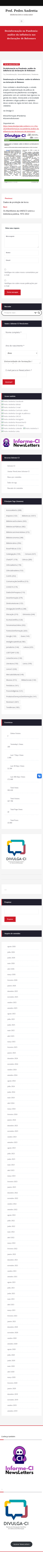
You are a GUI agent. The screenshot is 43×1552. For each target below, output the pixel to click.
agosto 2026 (11, 946)
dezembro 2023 (12, 1126)
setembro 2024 (12, 1075)
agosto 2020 (11, 1349)
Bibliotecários (13, 543)
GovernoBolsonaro (24, 74)
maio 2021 (11, 1299)
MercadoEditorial (15, 674)
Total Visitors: (15, 798)
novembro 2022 (12, 1198)
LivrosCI (11, 669)
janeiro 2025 (11, 1053)
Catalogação (13, 554)
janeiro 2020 (11, 1388)
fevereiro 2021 (12, 1316)
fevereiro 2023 (12, 1181)
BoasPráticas (13, 548)
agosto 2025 (11, 1014)
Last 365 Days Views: (18, 777)
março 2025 (11, 1042)
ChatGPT (12, 559)
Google (11, 636)
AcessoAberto (14, 510)
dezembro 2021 (12, 1260)
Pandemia (35, 74)
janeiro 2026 (11, 986)
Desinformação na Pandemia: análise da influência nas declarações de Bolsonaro (22, 46)
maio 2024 (11, 1098)
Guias (25, 636)
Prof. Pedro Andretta (21, 11)
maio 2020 (11, 1366)
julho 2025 (11, 1019)
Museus (11, 680)
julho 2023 (11, 1153)
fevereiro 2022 (12, 1249)
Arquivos (11, 516)
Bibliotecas (29, 516)
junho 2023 (11, 1159)
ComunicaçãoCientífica (17, 581)
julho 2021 (11, 1288)
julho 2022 (11, 1221)
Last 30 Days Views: (17, 766)
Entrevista (29, 614)
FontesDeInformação (16, 631)
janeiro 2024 (11, 1120)
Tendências (12, 707)
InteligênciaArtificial (15, 642)
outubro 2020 (11, 1338)
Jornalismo (12, 647)
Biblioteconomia (14, 537)
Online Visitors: (16, 733)
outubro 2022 (11, 1204)
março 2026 (11, 974)
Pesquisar (7, 902)
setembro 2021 (12, 1277)
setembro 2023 (12, 1142)
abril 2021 (10, 1304)
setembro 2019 (12, 1411)
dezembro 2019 (12, 1394)
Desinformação (11, 74)
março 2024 (11, 1109)
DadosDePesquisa (15, 592)
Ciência (27, 559)
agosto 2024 (11, 1081)
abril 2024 (10, 1103)
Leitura (28, 647)
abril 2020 (10, 1372)
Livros (27, 663)
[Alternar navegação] (21, 21)
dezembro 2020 (12, 1327)
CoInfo (11, 576)
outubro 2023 (11, 1137)
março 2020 (11, 1377)
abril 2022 (10, 1237)
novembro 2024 (12, 1064)
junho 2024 (11, 1092)
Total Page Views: (16, 809)
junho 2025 (11, 1025)
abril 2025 (10, 1036)
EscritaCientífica (14, 620)
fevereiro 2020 (12, 1383)
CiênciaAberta (13, 565)
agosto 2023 (11, 1148)
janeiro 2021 (11, 1321)
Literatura (12, 663)
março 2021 (11, 1310)
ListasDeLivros (14, 658)
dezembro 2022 (12, 1193)
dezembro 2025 (12, 991)
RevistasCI (12, 702)
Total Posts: (14, 820)
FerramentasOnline (15, 625)
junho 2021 (11, 1293)
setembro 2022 (12, 1209)
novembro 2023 (12, 1131)
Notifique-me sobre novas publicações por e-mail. (20, 284)
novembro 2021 (12, 1265)
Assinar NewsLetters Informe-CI (18, 471)
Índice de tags (12, 483)
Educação (12, 614)
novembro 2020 (12, 1332)
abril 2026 (10, 969)
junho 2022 (11, 1226)
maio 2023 (11, 1165)
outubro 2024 (11, 1070)
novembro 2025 (12, 997)
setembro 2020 (12, 1344)
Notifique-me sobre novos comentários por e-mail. (21, 273)
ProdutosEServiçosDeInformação (21, 696)
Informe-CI (11, 466)
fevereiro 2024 (12, 1114)
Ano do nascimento (15, 345)
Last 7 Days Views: (17, 755)
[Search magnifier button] (38, 312)
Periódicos (12, 685)
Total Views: (14, 788)
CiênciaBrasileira (14, 570)
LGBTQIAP (12, 652)
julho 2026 (11, 952)
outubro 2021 (11, 1271)
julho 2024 (11, 1086)
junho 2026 (11, 958)
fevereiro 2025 (12, 1047)
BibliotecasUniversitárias (18, 532)
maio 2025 (11, 1030)
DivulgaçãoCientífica (16, 609)
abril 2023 (10, 1170)
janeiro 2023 (11, 1187)
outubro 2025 (11, 1002)
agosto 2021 (11, 1282)
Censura (30, 554)
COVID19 (12, 587)
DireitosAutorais (14, 603)
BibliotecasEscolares (16, 521)
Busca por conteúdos (14, 477)
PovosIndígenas (14, 691)
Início (21, 43)
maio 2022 (11, 1232)
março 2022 (11, 1243)
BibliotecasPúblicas (15, 526)
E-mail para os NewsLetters (19, 370)
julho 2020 (11, 1355)
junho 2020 (11, 1360)
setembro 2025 (12, 1008)
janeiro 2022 (11, 1254)
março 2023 (11, 1176)
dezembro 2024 (12, 1058)
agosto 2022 (11, 1215)
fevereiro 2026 (12, 980)
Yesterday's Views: (17, 744)
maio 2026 (11, 963)
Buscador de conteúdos (15, 488)
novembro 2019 (12, 1400)
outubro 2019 (11, 1405)
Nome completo (14, 332)
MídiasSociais (28, 680)
